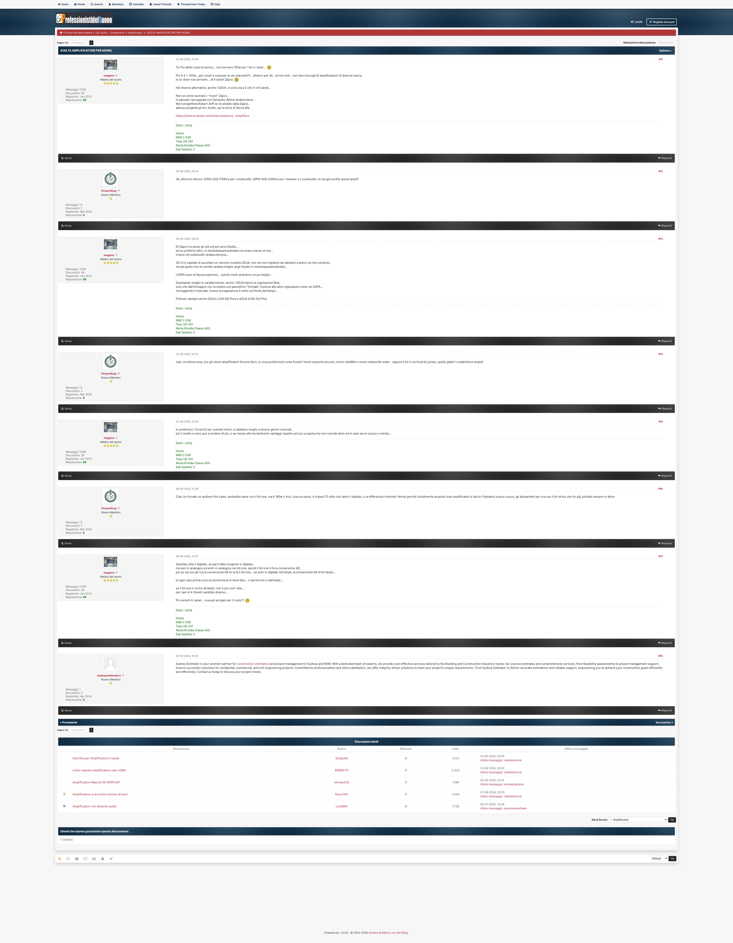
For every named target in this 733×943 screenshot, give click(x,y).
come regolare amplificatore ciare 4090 (99, 770)
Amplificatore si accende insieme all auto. (100, 794)
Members (117, 4)
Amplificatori (135, 32)
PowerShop (109, 190)
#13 (660, 238)
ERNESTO (341, 770)
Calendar (138, 4)
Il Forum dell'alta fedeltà (78, 32)
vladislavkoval (512, 760)
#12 (661, 171)
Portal (81, 4)
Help (217, 4)
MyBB (344, 932)
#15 (661, 421)
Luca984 (341, 806)
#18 (660, 655)
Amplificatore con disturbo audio (94, 806)
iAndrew (374, 932)
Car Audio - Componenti (110, 32)
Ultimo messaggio (491, 760)
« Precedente (76, 42)
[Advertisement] (366, 893)
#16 (660, 488)
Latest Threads (162, 4)
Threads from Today (192, 4)
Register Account (664, 21)
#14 (660, 353)
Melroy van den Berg (395, 932)
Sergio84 (341, 758)
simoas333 (341, 782)
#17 (661, 556)
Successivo (663, 722)
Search (98, 4)
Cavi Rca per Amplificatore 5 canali (96, 758)
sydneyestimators (109, 675)
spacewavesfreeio (515, 808)
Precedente (69, 722)
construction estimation (253, 664)
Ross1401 (341, 794)
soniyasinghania (514, 784)
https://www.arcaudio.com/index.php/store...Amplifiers (212, 116)
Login (638, 21)
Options (664, 50)
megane (109, 75)
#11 (661, 59)
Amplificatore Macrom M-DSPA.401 (96, 782)
